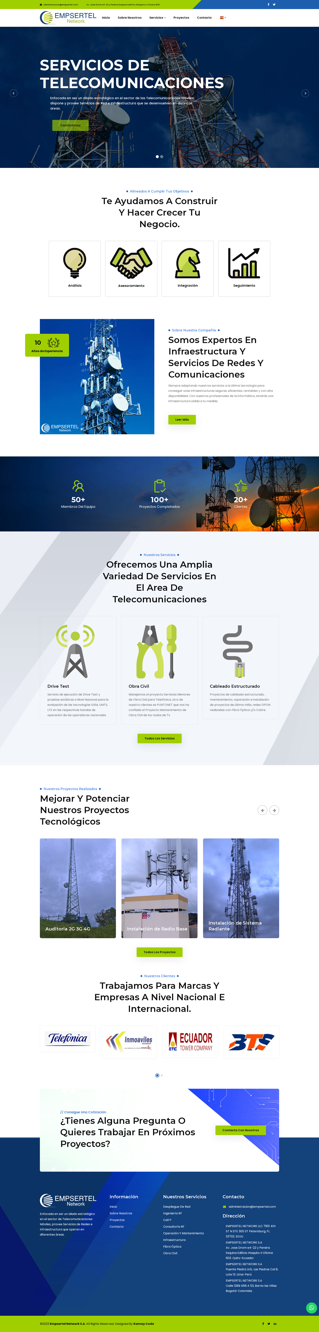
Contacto (204, 18)
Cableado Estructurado (235, 686)
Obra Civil (139, 686)
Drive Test (58, 686)
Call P (167, 1220)
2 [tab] (161, 156)
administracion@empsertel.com (60, 4)
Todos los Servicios (160, 738)
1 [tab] (157, 156)
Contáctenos (59, 125)
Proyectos (181, 18)
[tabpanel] (159, 97)
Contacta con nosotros (240, 1130)
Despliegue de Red (176, 1207)
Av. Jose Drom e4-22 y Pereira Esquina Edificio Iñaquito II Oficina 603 (123, 4)
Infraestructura (174, 1240)
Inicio (106, 18)
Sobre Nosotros (130, 18)
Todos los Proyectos (160, 952)
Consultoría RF (173, 1226)
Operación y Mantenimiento (183, 1233)
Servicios (156, 18)
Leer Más (182, 419)
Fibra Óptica (172, 1246)
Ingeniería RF (172, 1213)
